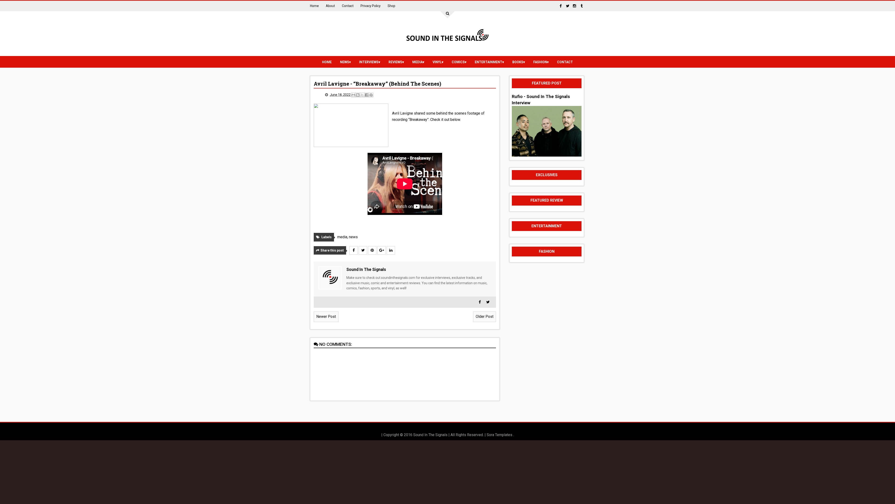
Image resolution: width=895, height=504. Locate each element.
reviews (395, 62)
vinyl (437, 62)
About (330, 6)
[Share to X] (362, 95)
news (344, 62)
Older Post (484, 316)
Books (517, 62)
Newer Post (326, 316)
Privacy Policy (371, 6)
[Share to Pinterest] (371, 95)
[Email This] (353, 95)
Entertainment (488, 62)
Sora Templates (499, 435)
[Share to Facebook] (366, 95)
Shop (391, 6)
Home (314, 6)
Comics (458, 62)
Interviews (369, 62)
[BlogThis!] (357, 95)
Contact (348, 6)
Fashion (540, 62)
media (417, 62)
